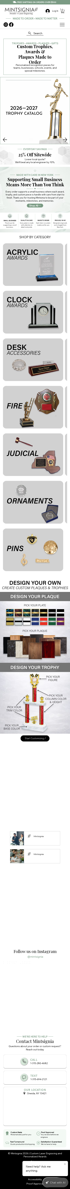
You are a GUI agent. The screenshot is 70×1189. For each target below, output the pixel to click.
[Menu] (62, 24)
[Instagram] (6, 24)
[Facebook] (11, 24)
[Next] (65, 139)
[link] (62, 11)
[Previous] (5, 139)
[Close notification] (65, 1164)
